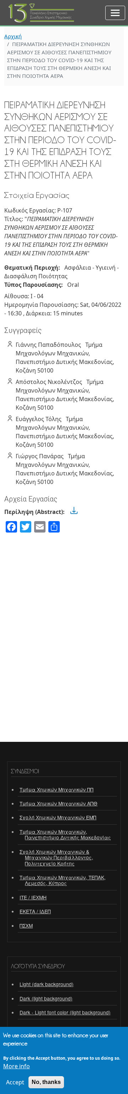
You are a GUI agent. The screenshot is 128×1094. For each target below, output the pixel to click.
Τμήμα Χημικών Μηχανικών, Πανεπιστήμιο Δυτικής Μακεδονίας (65, 834)
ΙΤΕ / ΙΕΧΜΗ (33, 897)
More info (16, 1066)
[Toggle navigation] (115, 13)
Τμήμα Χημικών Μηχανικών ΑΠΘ (58, 803)
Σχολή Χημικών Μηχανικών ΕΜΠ (58, 817)
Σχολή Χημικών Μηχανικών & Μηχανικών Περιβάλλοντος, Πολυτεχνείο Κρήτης (56, 857)
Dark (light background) (46, 998)
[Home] (42, 8)
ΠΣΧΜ (26, 925)
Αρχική (13, 36)
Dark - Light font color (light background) (65, 1012)
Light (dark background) (47, 984)
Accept (15, 1082)
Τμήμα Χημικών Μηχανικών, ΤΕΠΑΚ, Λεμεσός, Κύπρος (63, 880)
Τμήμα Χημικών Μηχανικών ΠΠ (57, 789)
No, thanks (46, 1082)
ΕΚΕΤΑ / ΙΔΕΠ (35, 911)
